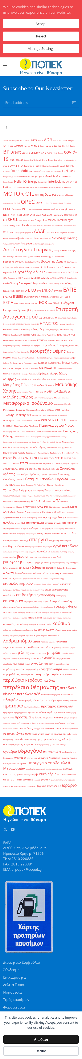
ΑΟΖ (48, 232)
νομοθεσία (7, 664)
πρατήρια (13, 706)
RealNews (46, 209)
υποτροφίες (32, 758)
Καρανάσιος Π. (50, 345)
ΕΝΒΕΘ (18, 296)
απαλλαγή (24, 540)
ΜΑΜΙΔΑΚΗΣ (48, 368)
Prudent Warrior (35, 209)
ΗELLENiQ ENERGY (17, 324)
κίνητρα (38, 617)
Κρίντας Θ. (7, 363)
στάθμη (33, 723)
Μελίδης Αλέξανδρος (57, 391)
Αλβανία (20, 238)
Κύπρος (42, 363)
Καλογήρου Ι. (36, 345)
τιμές (39, 739)
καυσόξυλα (41, 624)
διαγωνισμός (71, 568)
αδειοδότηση (69, 522)
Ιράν (59, 334)
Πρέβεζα (21, 453)
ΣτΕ (57, 468)
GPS (43, 176)
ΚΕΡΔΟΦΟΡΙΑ (53, 340)
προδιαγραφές (44, 712)
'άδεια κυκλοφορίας (11, 140)
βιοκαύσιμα (43, 557)
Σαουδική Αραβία (62, 463)
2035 (34, 140)
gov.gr (38, 176)
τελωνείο (19, 739)
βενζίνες (12, 557)
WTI (5, 232)
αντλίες (72, 533)
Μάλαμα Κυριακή (29, 374)
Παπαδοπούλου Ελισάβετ (52, 431)
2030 (27, 140)
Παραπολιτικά (9, 442)
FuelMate (57, 171)
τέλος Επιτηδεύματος (42, 734)
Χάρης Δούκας (54, 507)
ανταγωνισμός (44, 533)
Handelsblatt (8, 182)
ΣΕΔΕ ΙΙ (51, 458)
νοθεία (49, 657)
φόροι (6, 779)
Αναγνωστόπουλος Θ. (11, 244)
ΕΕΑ (25, 290)
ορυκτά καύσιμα (62, 664)
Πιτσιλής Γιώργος (37, 447)
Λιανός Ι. (26, 368)
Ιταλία (66, 334)
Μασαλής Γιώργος (65, 379)
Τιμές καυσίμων (16, 999)
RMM (13, 215)
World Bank (71, 225)
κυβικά (22, 635)
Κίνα (71, 340)
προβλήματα (8, 712)
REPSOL (72, 209)
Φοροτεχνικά (14, 1007)
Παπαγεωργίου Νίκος (56, 425)
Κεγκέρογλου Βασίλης (11, 352)
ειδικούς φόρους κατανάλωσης (27, 578)
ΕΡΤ (62, 296)
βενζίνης (33, 557)
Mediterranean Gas (30, 187)
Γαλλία (52, 267)
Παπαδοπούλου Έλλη (31, 431)
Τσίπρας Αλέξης (62, 490)
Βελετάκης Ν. (47, 256)
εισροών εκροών (18, 583)
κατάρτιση (67, 618)
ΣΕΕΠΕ (59, 458)
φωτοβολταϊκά (70, 774)
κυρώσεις (29, 635)
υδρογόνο (30, 750)
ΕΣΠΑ (8, 302)
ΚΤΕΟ (66, 340)
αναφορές (21, 533)
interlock (54, 181)
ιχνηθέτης (7, 618)
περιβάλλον (65, 674)
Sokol (24, 220)
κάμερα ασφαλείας (19, 618)
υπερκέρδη (20, 757)
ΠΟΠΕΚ (63, 420)
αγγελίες (8, 522)
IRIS (63, 181)
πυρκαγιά (58, 717)
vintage (33, 225)
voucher (47, 225)
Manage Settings (41, 48)
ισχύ (70, 612)
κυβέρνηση (14, 635)
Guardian (66, 176)
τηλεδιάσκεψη (30, 739)
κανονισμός (57, 618)
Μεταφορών (58, 404)
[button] (5, 66)
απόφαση (38, 546)
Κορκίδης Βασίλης (61, 358)
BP (6, 151)
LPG (14, 187)
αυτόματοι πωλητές (59, 552)
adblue (40, 140)
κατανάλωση (22, 624)
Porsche (18, 209)
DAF (31, 160)
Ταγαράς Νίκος (19, 485)
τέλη (28, 733)
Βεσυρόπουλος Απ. (13, 261)
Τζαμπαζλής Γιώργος (16, 490)
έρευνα (70, 517)
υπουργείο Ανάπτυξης (49, 757)
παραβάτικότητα (33, 669)
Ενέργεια (67, 303)
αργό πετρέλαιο (65, 546)
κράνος (75, 630)
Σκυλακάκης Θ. (49, 469)
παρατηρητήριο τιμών (45, 674)
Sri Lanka (31, 220)
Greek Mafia (52, 176)
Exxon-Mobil (20, 171)
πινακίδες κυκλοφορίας (50, 694)
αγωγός (57, 523)
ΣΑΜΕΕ (27, 457)
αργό (50, 546)
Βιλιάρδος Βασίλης (32, 262)
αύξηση (70, 552)
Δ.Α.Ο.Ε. (64, 272)
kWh (67, 182)
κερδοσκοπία (17, 630)
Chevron (35, 152)
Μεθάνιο (39, 392)
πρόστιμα (23, 716)
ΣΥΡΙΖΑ (24, 463)
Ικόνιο (39, 335)
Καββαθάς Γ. (25, 345)
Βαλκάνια (18, 256)
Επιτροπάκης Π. (40, 310)
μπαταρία (15, 658)
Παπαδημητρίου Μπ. (11, 431)
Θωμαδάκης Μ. (16, 335)
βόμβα (37, 562)
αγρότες (49, 523)
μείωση (6, 653)
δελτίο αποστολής (10, 568)
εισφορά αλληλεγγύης (42, 584)
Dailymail (37, 160)
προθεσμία (59, 712)
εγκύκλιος (9, 578)
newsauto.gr (8, 203)
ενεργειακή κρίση (27, 590)
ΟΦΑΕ (44, 415)
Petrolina (67, 203)
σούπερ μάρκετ (23, 723)
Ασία (52, 244)
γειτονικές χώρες (48, 562)
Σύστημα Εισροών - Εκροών (45, 478)
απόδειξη (19, 546)
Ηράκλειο (7, 329)
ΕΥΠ (36, 303)
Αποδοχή (41, 1039)
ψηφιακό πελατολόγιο (49, 785)
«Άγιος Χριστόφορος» (22, 232)
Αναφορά (26, 243)
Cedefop (26, 152)
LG (76, 182)
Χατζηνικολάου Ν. (34, 512)
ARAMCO (18, 146)
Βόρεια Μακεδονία (26, 267)
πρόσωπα (37, 717)
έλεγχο (54, 517)
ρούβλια (73, 718)
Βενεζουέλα (59, 256)
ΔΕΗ (76, 272)
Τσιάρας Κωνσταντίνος (36, 496)
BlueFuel (65, 146)
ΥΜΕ (47, 496)
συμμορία (50, 723)
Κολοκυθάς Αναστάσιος (27, 358)
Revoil (6, 214)
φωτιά (60, 774)
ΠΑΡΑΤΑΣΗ (21, 420)
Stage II (39, 220)
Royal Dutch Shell (25, 214)
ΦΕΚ (34, 500)
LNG (5, 187)
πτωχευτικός (48, 718)
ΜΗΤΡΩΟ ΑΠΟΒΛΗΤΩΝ (12, 374)
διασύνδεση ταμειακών (26, 573)
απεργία (38, 539)
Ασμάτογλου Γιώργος (28, 249)
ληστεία (36, 641)
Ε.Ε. (13, 290)
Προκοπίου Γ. (43, 453)
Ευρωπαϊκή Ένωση (48, 317)
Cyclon (26, 160)
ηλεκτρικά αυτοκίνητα (61, 601)
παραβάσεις (20, 669)
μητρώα (53, 652)
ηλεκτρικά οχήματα (12, 607)
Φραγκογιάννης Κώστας (12, 507)
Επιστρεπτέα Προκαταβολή (18, 310)
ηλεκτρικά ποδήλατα (31, 607)
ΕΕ (21, 291)
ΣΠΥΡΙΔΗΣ (13, 463)
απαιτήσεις (14, 540)
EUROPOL (70, 166)
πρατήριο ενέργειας (32, 707)
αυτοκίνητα (43, 551)
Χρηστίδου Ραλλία (12, 517)
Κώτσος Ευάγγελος (60, 363)
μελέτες (23, 652)
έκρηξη (47, 517)
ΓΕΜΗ (36, 267)
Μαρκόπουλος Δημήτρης (45, 379)
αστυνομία (7, 552)
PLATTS (8, 209)
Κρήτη (72, 357)
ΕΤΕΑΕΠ (21, 303)
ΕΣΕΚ (67, 297)
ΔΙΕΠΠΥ (35, 278)
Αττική (56, 250)
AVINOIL (35, 146)
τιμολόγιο (20, 744)
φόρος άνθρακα (25, 779)
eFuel (36, 166)
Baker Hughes (45, 146)
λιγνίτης (52, 642)
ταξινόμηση (72, 734)
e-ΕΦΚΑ (11, 166)
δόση (65, 573)
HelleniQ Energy (25, 181)
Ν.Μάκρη (50, 410)
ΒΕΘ (4, 256)
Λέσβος (18, 368)
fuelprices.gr (8, 176)
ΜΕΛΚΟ (60, 368)
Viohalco (40, 225)
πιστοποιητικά (67, 694)
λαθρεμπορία (53, 635)
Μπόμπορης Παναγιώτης (36, 410)
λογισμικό (9, 647)
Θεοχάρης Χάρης (52, 329)
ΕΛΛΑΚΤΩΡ (58, 291)
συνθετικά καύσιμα (53, 728)
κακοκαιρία (47, 618)
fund (16, 176)
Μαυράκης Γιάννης (18, 384)
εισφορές (56, 584)
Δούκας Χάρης (53, 283)
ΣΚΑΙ (73, 458)
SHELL (13, 219)
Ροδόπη (7, 457)
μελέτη (32, 653)
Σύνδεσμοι (12, 969)
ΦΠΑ (57, 500)
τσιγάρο (63, 744)
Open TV (49, 203)
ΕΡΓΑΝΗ (55, 297)
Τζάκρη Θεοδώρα (55, 485)
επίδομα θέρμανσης (56, 589)
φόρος (13, 780)
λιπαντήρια (61, 641)
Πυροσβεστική (68, 453)
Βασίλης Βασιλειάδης (31, 256)
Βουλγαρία (59, 261)
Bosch (72, 146)
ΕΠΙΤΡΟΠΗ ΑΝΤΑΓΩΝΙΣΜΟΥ (41, 297)
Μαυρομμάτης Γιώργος (26, 392)
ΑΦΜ (57, 232)
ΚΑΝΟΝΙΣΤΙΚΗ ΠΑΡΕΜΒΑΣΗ (25, 340)
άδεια (24, 517)
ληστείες (44, 642)
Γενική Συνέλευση (66, 267)
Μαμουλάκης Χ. (24, 379)
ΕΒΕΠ (18, 291)
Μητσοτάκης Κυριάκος (14, 410)
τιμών (28, 744)
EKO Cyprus (44, 166)
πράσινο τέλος (63, 700)
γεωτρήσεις (60, 562)
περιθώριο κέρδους (22, 680)
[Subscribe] (74, 102)
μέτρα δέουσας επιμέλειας (38, 647)
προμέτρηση (71, 712)
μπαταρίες (25, 658)
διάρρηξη (61, 568)
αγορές (17, 523)
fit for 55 (49, 171)
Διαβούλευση (10, 283)
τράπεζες (45, 744)
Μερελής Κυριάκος (61, 398)
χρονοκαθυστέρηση (59, 780)
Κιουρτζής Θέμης (48, 351)
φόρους (36, 780)
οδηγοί (52, 663)
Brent (15, 152)
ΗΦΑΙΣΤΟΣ (49, 323)
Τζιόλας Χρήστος (37, 490)
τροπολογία (54, 744)
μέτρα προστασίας (61, 647)
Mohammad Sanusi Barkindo (60, 187)
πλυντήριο (51, 700)
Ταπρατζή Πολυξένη (36, 485)
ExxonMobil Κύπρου (37, 171)
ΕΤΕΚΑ (27, 303)
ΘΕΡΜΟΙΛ (16, 329)
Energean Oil (54, 166)
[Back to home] (41, 66)
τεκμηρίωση (8, 739)
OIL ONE (17, 203)
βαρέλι (6, 557)
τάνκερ (19, 733)
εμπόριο (16, 590)
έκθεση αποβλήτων (34, 517)
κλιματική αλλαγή (44, 630)
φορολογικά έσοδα (43, 769)
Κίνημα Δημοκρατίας (11, 345)
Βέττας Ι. (10, 256)
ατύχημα (16, 552)
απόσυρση (29, 546)
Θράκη (6, 334)
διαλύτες (8, 573)
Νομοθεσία (12, 992)
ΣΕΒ (41, 458)
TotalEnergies (65, 220)
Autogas (27, 146)
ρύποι (13, 723)
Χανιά (63, 507)
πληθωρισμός (25, 700)
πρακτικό (73, 700)
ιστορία (64, 612)
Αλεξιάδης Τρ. (45, 238)
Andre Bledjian (68, 140)
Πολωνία (68, 447)
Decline (41, 1051)
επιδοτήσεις (27, 594)
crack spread (16, 159)
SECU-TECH (68, 215)
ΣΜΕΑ (5, 463)
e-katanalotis (69, 160)
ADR (48, 139)
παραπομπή (25, 674)
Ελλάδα (56, 303)
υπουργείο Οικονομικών (15, 763)
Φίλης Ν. (64, 501)
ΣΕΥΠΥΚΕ (67, 458)
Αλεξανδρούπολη (32, 238)
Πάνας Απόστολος (21, 426)
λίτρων (37, 635)
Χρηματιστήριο (68, 512)
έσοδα (75, 517)
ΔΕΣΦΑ (19, 278)
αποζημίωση (54, 540)
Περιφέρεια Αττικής (23, 442)
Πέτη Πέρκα (33, 426)
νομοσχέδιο (18, 663)
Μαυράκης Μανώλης (44, 385)
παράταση (9, 669)
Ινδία (54, 335)
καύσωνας (7, 630)
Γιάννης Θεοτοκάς (53, 272)
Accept (41, 23)
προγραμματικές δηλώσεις (24, 712)
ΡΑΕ (77, 452)
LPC (10, 187)
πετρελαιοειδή (28, 694)
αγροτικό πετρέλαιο (32, 522)
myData (45, 194)
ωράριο (69, 785)
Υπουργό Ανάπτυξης (22, 501)
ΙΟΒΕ (33, 334)
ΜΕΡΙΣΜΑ (68, 368)
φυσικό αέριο (46, 774)
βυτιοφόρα (11, 562)
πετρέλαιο (49, 680)
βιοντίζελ (52, 557)
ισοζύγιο (45, 612)
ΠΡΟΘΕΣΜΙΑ (8, 426)
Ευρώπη (6, 324)
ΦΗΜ (41, 501)
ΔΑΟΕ (71, 272)
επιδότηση (47, 595)
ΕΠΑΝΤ (26, 297)
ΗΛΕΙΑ (27, 324)
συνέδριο (70, 723)
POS (25, 209)
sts (46, 220)
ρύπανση (6, 723)
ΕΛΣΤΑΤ (7, 296)
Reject (41, 36)
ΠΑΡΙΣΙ (29, 420)
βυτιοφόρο (27, 562)
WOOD (64, 225)
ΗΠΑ (37, 324)
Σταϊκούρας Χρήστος (28, 474)
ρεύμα (66, 718)
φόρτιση (45, 779)
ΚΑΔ (73, 334)
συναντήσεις (26, 728)
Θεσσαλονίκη (66, 329)
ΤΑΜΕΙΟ (72, 479)
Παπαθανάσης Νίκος (22, 436)
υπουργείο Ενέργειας (69, 758)
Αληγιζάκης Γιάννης (64, 238)
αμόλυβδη (34, 528)
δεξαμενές (25, 567)
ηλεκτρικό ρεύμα (46, 607)
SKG (20, 220)
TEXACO (52, 220)
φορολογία (30, 769)
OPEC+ (40, 203)
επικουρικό (13, 600)
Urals (25, 225)
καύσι (49, 624)
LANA (72, 182)
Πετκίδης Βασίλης (39, 442)
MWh (37, 195)
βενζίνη (23, 556)
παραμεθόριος (11, 674)
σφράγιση (9, 733)
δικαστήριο (43, 573)
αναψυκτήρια (31, 533)
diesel (60, 160)
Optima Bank (58, 203)
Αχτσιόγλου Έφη (67, 250)
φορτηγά (68, 768)
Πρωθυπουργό (55, 453)
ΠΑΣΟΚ (36, 420)
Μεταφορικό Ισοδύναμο (28, 403)
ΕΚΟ (32, 290)
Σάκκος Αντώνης (35, 463)
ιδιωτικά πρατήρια (33, 612)
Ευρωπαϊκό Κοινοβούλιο (67, 318)
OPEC (28, 202)
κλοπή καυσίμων (63, 630)
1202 (22, 140)
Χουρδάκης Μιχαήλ (51, 512)
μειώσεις (13, 653)
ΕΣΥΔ (16, 303)
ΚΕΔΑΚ (40, 340)
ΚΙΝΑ (61, 340)
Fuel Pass (68, 171)
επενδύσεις (9, 595)
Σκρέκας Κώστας (33, 468)
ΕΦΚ (43, 302)
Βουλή (46, 261)
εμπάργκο (65, 584)
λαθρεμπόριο (17, 641)
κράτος (6, 635)
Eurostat (6, 171)
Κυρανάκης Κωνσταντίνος (24, 363)
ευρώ (45, 601)
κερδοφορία (28, 630)
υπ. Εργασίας (67, 752)
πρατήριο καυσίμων (57, 706)
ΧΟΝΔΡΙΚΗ (42, 506)
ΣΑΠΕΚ (36, 458)
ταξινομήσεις (60, 734)
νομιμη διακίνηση (63, 658)
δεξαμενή (38, 567)
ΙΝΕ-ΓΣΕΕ (26, 335)
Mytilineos (57, 195)
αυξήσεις (24, 552)
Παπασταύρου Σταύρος (58, 436)
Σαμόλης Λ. (48, 463)
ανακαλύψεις (70, 528)
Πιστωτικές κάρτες (20, 447)
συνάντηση (60, 723)
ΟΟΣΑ (38, 415)
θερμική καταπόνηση (16, 612)
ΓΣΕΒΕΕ (44, 267)
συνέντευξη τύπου (10, 728)
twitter (18, 225)
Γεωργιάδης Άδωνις (29, 271)
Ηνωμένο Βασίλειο (66, 324)
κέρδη (31, 617)
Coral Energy (58, 153)
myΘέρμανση (68, 195)
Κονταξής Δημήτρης (45, 358)
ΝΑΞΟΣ (57, 410)
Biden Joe (56, 146)
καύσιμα (61, 623)
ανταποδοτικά (59, 533)
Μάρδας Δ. (42, 373)
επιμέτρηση (28, 601)
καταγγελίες (9, 624)
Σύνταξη (19, 479)
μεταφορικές (41, 653)
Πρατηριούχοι (31, 453)
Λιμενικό (34, 368)
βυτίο (59, 557)
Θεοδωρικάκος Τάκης (33, 329)
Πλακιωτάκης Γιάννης (55, 447)
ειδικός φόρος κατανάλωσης (52, 578)
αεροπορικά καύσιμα (11, 528)
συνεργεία (37, 728)
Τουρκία (49, 490)
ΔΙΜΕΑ (45, 277)
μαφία (72, 647)
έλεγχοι (62, 517)
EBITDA (19, 166)
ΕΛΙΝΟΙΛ (47, 290)
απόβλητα (8, 546)
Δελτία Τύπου (14, 984)
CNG (43, 152)
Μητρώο (67, 404)
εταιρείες (38, 601)
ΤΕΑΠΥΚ (8, 484)
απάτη (6, 540)
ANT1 (6, 145)
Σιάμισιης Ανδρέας (13, 468)
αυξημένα (32, 552)
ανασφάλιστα (9, 533)
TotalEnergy (9, 225)
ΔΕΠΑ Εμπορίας (9, 278)
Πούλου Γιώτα (10, 452)
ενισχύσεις (39, 590)
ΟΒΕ (29, 415)
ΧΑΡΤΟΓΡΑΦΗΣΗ (29, 507)
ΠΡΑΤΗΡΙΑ (74, 420)
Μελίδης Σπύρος (18, 396)
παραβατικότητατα (70, 669)
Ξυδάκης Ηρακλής (14, 415)
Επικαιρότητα (14, 977)
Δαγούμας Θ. (72, 278)
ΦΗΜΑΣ (49, 501)
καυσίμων (32, 624)
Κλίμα (14, 358)
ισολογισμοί (55, 612)
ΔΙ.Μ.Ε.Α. (27, 278)
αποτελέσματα (65, 540)
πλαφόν (10, 699)
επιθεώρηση (61, 595)
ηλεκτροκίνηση (66, 606)
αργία (45, 546)
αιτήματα (24, 528)
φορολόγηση (57, 769)
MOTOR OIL (18, 193)
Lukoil (19, 187)
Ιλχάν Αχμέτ (47, 335)
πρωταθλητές (8, 718)
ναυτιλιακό (37, 658)
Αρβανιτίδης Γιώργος (41, 244)
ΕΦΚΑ (50, 303)
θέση (5, 612)
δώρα (70, 573)
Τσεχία (23, 496)
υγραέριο (10, 751)
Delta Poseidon (49, 160)
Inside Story (43, 182)
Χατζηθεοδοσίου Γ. (17, 512)
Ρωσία (17, 457)
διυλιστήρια (55, 573)
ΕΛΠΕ (69, 289)
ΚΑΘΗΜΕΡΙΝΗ (8, 340)
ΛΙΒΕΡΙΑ (75, 363)
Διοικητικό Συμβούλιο (33, 283)
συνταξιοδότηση (71, 728)
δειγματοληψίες (72, 562)
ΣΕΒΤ (46, 458)
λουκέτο (18, 647)
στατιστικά (41, 723)
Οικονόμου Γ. (9, 420)
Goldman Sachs (26, 176)
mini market (43, 187)
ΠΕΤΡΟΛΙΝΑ (48, 420)
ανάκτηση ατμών (46, 528)
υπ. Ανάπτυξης (52, 752)
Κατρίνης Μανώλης (69, 345)
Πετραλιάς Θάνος (54, 442)
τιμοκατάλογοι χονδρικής (56, 739)
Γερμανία (7, 272)
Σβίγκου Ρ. (74, 463)
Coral (50, 152)
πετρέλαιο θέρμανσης (31, 687)
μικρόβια (64, 653)
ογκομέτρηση (39, 663)
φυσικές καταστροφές (25, 774)
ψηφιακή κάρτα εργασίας (23, 786)
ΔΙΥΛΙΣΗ (53, 278)
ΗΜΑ (32, 324)
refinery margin (59, 209)
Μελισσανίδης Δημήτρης (43, 398)
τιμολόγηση (9, 744)
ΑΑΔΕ (40, 231)
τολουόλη (36, 744)
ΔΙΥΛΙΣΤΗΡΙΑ (61, 278)
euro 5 (62, 166)
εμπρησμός (7, 590)
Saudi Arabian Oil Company (49, 215)
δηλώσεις (51, 567)
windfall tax (56, 225)
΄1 (32, 232)
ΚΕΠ (46, 340)
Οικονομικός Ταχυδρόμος (57, 415)
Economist (28, 166)
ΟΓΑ (34, 415)
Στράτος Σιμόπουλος (49, 474)
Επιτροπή (51, 310)
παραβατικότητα (51, 669)
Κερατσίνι (25, 352)
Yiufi (10, 232)
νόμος (27, 664)
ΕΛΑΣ (39, 291)
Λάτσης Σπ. (8, 368)
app (11, 146)
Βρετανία (14, 267)
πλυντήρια (39, 700)
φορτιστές (9, 774)
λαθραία (43, 635)
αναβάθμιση (59, 528)
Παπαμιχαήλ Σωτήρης (40, 436)
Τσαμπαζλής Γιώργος (11, 496)
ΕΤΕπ (32, 303)
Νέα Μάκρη (65, 410)
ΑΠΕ (52, 232)
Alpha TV (57, 140)
